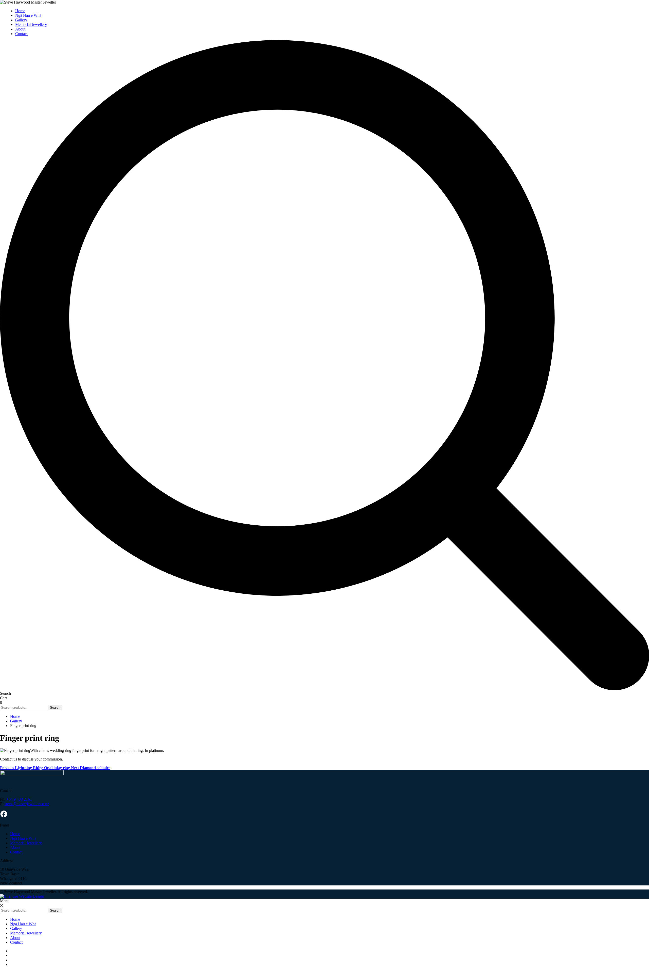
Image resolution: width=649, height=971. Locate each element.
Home (20, 11)
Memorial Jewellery (31, 24)
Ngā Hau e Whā (28, 15)
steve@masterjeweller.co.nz (27, 804)
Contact (21, 33)
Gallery (21, 20)
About (20, 29)
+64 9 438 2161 (19, 799)
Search (55, 707)
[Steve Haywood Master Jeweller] (28, 2)
